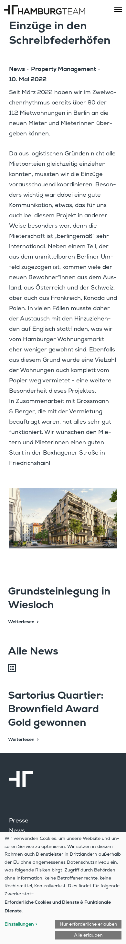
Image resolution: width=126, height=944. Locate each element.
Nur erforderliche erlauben (88, 924)
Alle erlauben (88, 935)
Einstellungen (19, 924)
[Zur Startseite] (63, 779)
